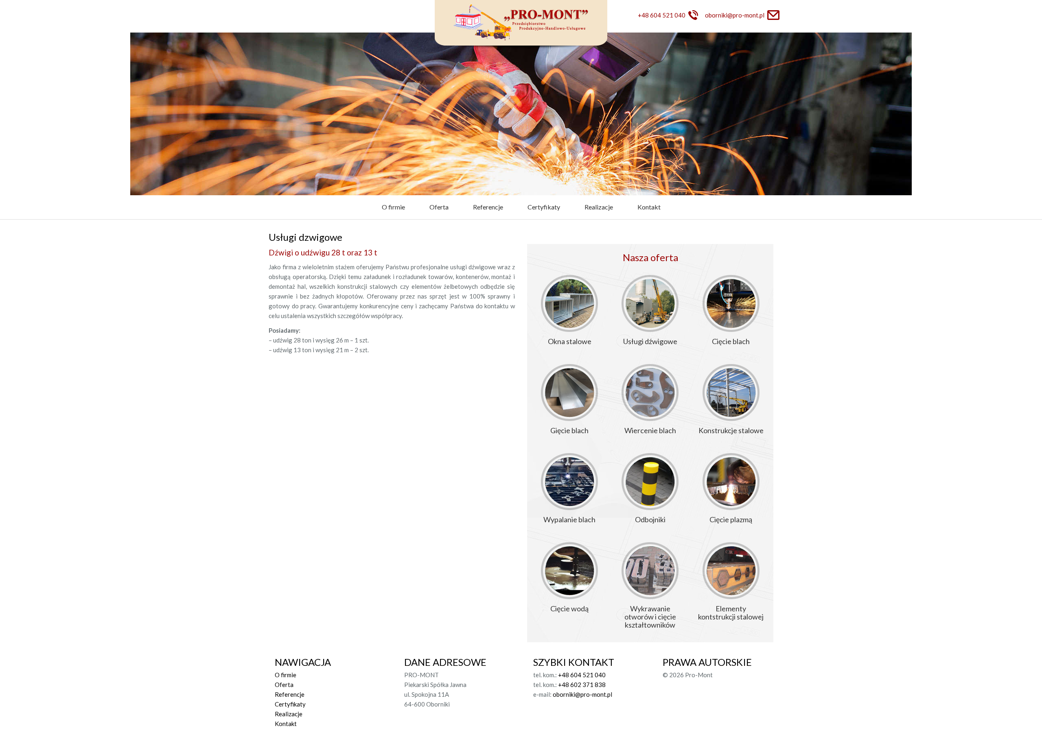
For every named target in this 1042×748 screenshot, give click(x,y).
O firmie (393, 207)
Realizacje (598, 207)
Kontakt (649, 207)
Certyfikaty (544, 207)
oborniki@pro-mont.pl (734, 15)
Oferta (439, 207)
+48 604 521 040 (661, 15)
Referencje (488, 207)
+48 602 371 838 (582, 684)
